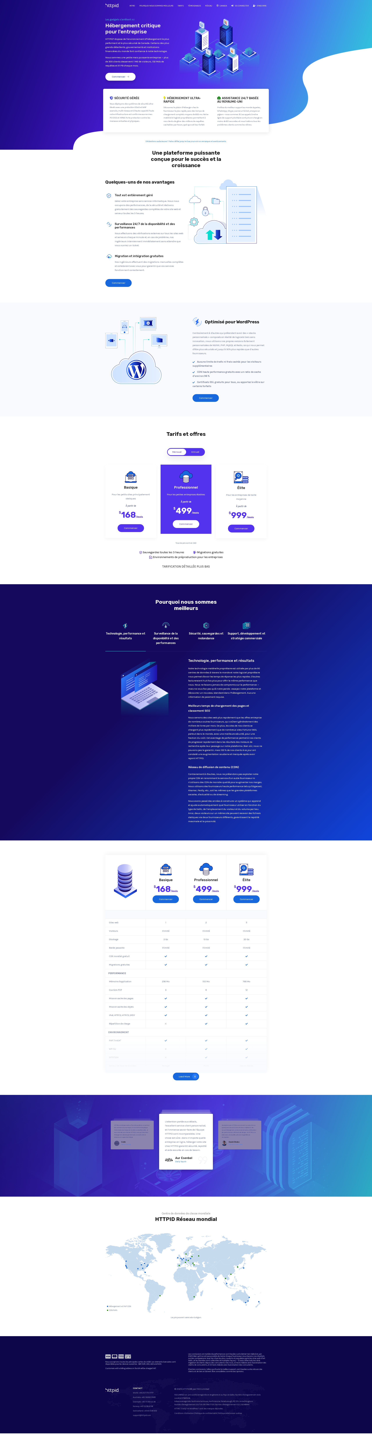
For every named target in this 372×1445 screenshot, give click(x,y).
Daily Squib (124, 1141)
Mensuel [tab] (177, 451)
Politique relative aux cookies (230, 1413)
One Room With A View (186, 1161)
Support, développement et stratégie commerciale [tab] (246, 636)
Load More (184, 1076)
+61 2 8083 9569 (149, 1397)
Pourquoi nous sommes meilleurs (156, 6)
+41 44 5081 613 (150, 1411)
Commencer (118, 76)
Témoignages (194, 6)
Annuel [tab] (195, 451)
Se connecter (242, 6)
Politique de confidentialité (206, 1413)
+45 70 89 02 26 (149, 1402)
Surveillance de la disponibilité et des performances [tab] (166, 638)
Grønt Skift (232, 1141)
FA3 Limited (203, 1388)
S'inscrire (262, 6)
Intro (132, 6)
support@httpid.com (142, 1415)
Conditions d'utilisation (184, 1413)
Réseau (208, 6)
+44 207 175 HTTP (146, 1393)
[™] (110, 6)
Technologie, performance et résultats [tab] (125, 636)
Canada (223, 6)
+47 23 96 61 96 (146, 1406)
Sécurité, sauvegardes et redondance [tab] (206, 636)
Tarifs (181, 6)
